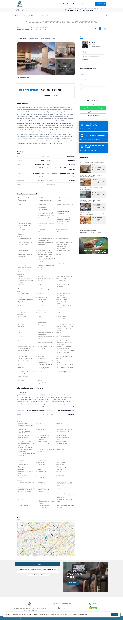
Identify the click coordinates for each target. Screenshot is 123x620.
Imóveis (54, 4)
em (49, 569)
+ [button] (18, 524)
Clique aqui (83, 232)
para (21, 572)
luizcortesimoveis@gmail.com (92, 56)
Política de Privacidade (80, 615)
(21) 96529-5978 (73, 10)
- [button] (19, 527)
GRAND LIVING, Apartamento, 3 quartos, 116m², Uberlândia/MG (92, 213)
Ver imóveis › (85, 59)
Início (17, 16)
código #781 (24, 569)
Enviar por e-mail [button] (94, 100)
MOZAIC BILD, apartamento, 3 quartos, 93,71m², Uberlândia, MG (91, 201)
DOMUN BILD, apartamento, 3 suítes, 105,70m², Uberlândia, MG (91, 176)
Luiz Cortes (92, 43)
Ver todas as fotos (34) (25, 77)
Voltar (106, 16)
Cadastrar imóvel (101, 4)
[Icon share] (17, 10)
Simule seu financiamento (74, 4)
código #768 (36, 569)
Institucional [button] (60, 4)
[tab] (22, 38)
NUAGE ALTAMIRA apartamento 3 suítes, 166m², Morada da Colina (92, 163)
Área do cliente (87, 4)
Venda (22, 16)
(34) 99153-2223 (88, 10)
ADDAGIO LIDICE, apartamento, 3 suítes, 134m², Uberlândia (91, 188)
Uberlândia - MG (29, 16)
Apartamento (38, 16)
